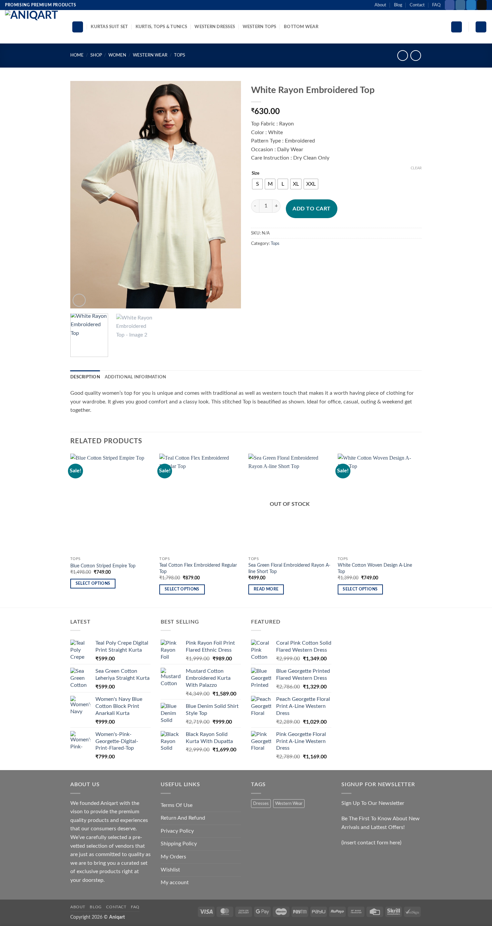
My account (175, 882)
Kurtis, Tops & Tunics (161, 27)
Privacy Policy (177, 831)
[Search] (77, 26)
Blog (398, 5)
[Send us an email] (482, 5)
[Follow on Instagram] (460, 5)
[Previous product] (415, 55)
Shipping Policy (179, 843)
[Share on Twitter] (269, 258)
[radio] (257, 184)
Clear (416, 168)
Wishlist (170, 869)
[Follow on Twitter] (471, 5)
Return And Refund (183, 818)
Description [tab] (85, 377)
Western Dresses (214, 27)
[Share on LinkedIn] (305, 258)
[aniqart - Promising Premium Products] (33, 26)
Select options (93, 583)
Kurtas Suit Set (109, 27)
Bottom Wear (301, 27)
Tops (179, 55)
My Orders (173, 856)
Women (117, 55)
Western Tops (259, 27)
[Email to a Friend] (281, 258)
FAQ (436, 5)
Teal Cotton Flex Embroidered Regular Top (198, 568)
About (380, 5)
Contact (417, 5)
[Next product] (402, 55)
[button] (456, 26)
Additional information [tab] (135, 377)
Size (255, 173)
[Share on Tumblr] (317, 258)
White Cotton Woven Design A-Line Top (375, 568)
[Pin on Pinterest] (293, 258)
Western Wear (150, 55)
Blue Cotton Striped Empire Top (103, 565)
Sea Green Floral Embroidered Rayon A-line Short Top (289, 568)
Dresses (261, 804)
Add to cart (311, 208)
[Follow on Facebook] (450, 5)
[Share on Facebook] (257, 258)
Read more (266, 589)
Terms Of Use (176, 805)
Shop (96, 55)
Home (77, 55)
